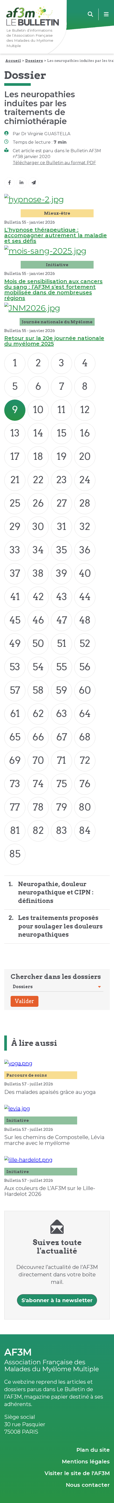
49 (15, 643)
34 (38, 550)
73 (15, 783)
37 (15, 573)
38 (38, 573)
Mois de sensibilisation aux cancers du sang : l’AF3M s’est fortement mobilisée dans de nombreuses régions (53, 289)
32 (85, 526)
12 (85, 409)
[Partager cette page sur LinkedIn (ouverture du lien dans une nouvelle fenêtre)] (21, 182)
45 (14, 620)
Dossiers (34, 60)
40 (85, 573)
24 (84, 480)
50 (38, 643)
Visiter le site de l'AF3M (77, 1473)
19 (62, 456)
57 (15, 690)
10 (38, 409)
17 (14, 456)
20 (85, 456)
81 (15, 830)
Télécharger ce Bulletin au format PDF (54, 162)
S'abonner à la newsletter (57, 1300)
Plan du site (93, 1450)
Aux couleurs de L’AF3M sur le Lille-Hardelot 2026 (49, 1191)
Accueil (13, 60)
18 (38, 456)
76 (85, 783)
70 (38, 760)
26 (38, 503)
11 (61, 409)
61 (15, 713)
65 (14, 737)
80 (85, 807)
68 (85, 737)
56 (84, 667)
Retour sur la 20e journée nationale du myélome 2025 (54, 341)
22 (38, 480)
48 (85, 620)
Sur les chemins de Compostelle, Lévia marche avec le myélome (54, 1140)
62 (38, 713)
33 (15, 550)
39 (61, 573)
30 (38, 526)
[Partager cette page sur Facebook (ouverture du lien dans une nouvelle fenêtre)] (9, 182)
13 (15, 433)
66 (38, 737)
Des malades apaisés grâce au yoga (50, 1092)
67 (61, 737)
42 (38, 596)
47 (61, 620)
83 (61, 830)
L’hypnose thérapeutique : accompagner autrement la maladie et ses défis (55, 235)
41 (15, 596)
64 (85, 713)
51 (61, 643)
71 (61, 760)
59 (61, 690)
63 (61, 713)
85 (14, 854)
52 (85, 643)
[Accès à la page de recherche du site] (90, 14)
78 (38, 807)
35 (61, 550)
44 (85, 596)
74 (38, 783)
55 (61, 667)
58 (38, 690)
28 (84, 503)
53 (15, 667)
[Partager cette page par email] (33, 182)
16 (85, 433)
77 (15, 807)
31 (61, 526)
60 (85, 690)
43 (61, 596)
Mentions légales (86, 1461)
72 (85, 760)
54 (38, 667)
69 (15, 760)
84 (85, 830)
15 (61, 433)
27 (61, 503)
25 (15, 503)
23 (61, 480)
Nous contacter (88, 1485)
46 (38, 620)
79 (61, 807)
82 (38, 830)
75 (61, 783)
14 (38, 433)
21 (15, 480)
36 (84, 550)
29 (14, 526)
